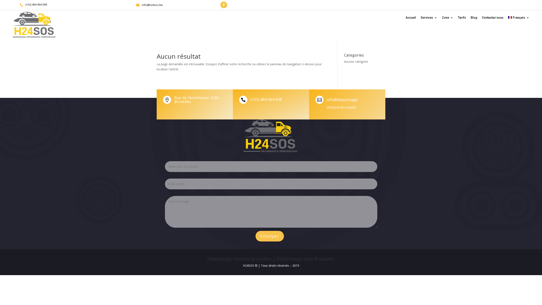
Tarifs (462, 17)
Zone (445, 17)
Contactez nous (492, 17)
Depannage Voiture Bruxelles (239, 258)
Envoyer (269, 236)
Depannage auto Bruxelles (306, 258)
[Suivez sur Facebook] (223, 4)
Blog (474, 17)
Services (427, 17)
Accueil (411, 17)
